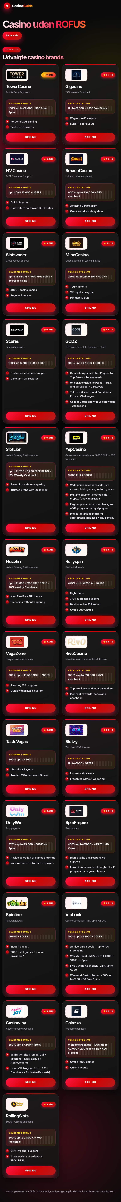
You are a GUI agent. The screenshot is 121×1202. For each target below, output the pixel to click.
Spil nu (30, 137)
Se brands (12, 35)
